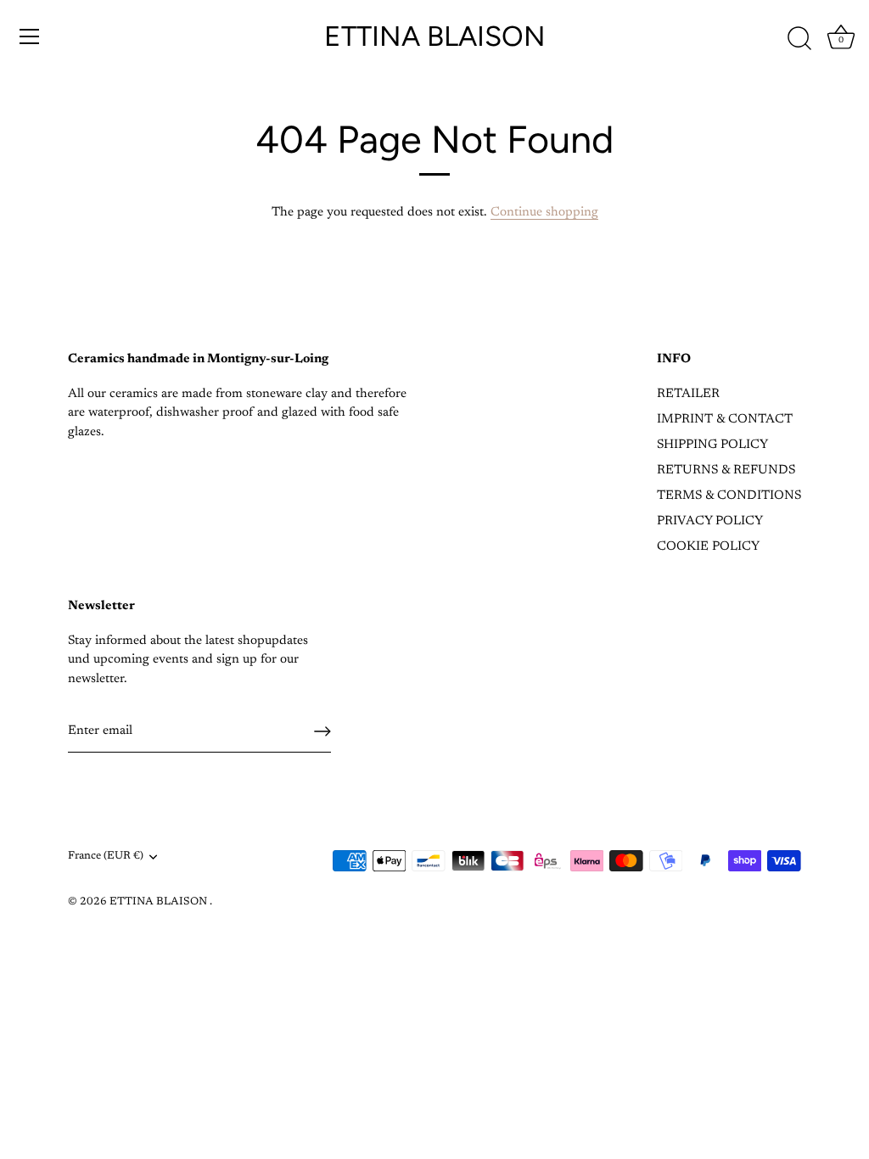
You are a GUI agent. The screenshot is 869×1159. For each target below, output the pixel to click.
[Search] (799, 39)
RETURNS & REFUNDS (726, 470)
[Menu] (29, 36)
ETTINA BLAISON (435, 36)
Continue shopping (544, 212)
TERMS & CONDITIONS (729, 496)
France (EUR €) (105, 856)
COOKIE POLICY (708, 546)
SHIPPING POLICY (712, 445)
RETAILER (688, 394)
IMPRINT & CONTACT (725, 419)
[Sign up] (322, 731)
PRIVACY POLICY (710, 521)
